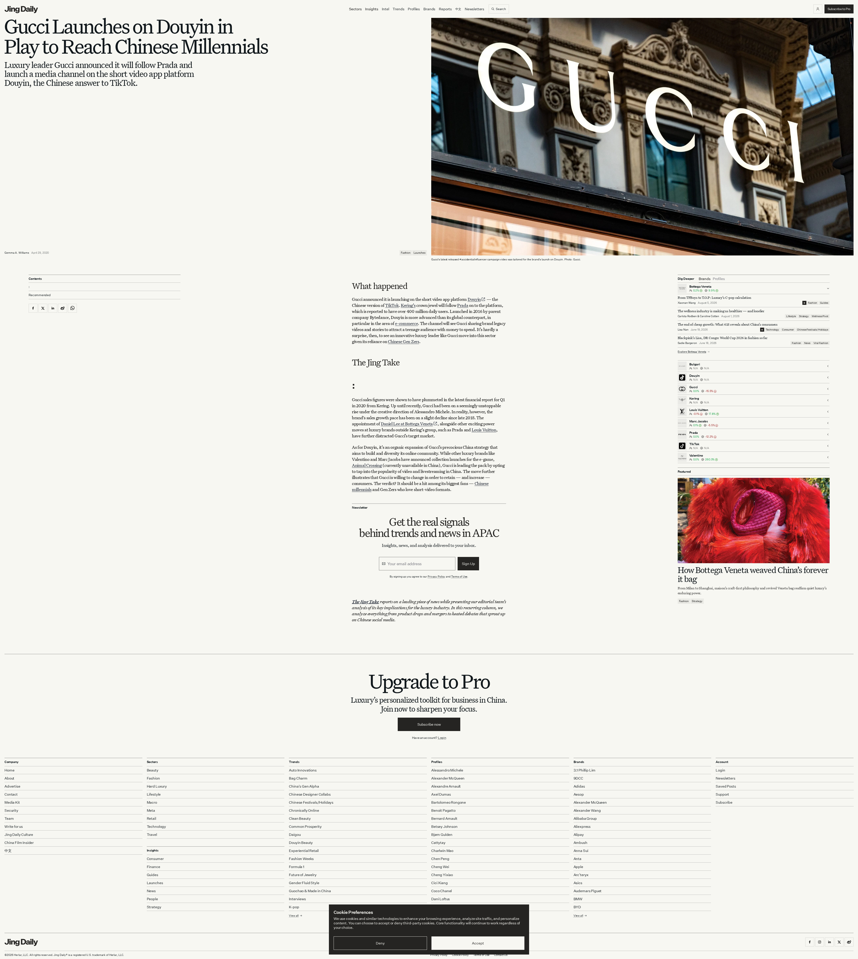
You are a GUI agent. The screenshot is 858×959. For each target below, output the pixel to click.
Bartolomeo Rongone (448, 802)
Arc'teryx (581, 875)
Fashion (405, 252)
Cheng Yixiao (442, 875)
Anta (577, 858)
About (9, 778)
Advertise (12, 786)
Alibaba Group (585, 818)
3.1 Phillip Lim (585, 770)
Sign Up (468, 563)
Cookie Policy (460, 955)
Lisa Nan (683, 329)
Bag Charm (298, 778)
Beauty (152, 770)
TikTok (392, 305)
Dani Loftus (440, 899)
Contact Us (500, 955)
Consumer (788, 329)
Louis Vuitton (484, 429)
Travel (152, 834)
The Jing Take (365, 601)
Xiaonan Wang (687, 302)
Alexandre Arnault (446, 786)
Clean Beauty (300, 818)
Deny (380, 943)
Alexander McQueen (448, 778)
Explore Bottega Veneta (692, 351)
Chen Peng (440, 858)
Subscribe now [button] (429, 724)
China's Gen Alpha (304, 786)
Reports (445, 9)
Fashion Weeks (301, 858)
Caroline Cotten (709, 316)
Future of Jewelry (302, 875)
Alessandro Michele (447, 770)
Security (11, 810)
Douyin (474, 299)
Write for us (13, 826)
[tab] (705, 279)
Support (722, 794)
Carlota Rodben (687, 316)
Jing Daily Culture (18, 834)
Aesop (579, 794)
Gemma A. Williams (16, 252)
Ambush (580, 842)
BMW (578, 899)
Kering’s (408, 305)
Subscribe (724, 802)
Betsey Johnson (444, 826)
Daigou (295, 834)
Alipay (579, 834)
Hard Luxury (157, 786)
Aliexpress (582, 826)
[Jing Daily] (21, 9)
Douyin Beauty (301, 842)
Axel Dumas (441, 794)
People (152, 899)
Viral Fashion (821, 343)
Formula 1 (296, 866)
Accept (478, 943)
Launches (419, 252)
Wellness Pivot (820, 316)
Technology (772, 329)
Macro (152, 802)
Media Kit (12, 802)
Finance (153, 866)
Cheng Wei (440, 866)
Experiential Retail (304, 850)
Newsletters (474, 9)
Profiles (414, 9)
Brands (429, 9)
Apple (578, 866)
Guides (824, 302)
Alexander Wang (587, 810)
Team (9, 818)
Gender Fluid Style (304, 883)
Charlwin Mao (442, 850)
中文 (8, 850)
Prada (462, 305)
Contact (11, 794)
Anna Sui (581, 850)
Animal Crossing (367, 465)
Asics (578, 883)
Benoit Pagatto (443, 810)
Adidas (579, 786)
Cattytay (438, 842)
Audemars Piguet (588, 891)
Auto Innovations (302, 770)
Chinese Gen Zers (403, 341)
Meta (151, 810)
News (807, 343)
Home (9, 770)
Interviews (297, 899)
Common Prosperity (305, 826)
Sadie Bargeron (687, 343)
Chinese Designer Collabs (309, 794)
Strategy (804, 316)
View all (578, 915)
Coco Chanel (441, 891)
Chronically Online (304, 810)
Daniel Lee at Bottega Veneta (407, 423)
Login (442, 738)
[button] (817, 8)
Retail (151, 818)
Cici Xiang (439, 883)
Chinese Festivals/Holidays (812, 329)
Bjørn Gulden (441, 834)
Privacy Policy (436, 576)
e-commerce (406, 323)
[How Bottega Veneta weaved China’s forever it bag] (754, 520)
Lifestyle (791, 316)
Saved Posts (726, 786)
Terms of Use (459, 576)
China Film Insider (19, 842)
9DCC (578, 778)
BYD (577, 907)
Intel (385, 9)
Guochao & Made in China (310, 891)
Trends (398, 9)
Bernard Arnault (444, 818)
